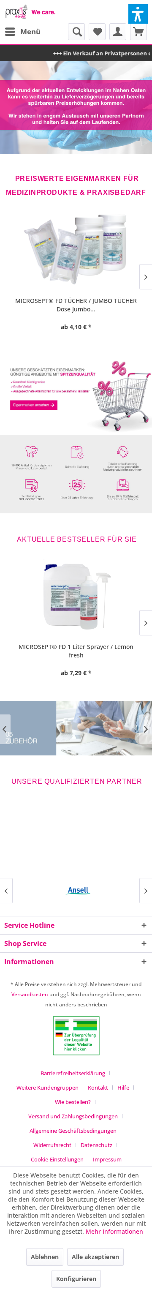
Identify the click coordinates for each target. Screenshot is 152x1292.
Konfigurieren (76, 1279)
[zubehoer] (76, 728)
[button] (138, 14)
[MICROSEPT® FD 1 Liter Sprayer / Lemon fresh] (76, 596)
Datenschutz (96, 1145)
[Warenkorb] (138, 31)
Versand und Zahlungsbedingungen (73, 1116)
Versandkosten (29, 994)
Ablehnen (45, 1257)
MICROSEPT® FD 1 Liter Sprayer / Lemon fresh (76, 651)
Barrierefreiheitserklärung (73, 1073)
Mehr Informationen (114, 1231)
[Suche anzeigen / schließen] (76, 31)
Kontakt (98, 1087)
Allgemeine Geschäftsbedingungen (73, 1130)
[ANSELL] (76, 890)
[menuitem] (22, 31)
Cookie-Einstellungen (57, 1159)
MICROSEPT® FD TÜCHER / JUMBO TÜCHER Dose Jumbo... (76, 305)
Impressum (107, 1159)
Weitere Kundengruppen (47, 1087)
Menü (30, 31)
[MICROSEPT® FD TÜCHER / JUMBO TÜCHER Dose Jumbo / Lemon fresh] (76, 250)
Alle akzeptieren (95, 1257)
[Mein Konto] (117, 31)
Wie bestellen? (73, 1102)
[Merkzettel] (97, 31)
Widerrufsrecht (52, 1145)
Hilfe (123, 1087)
